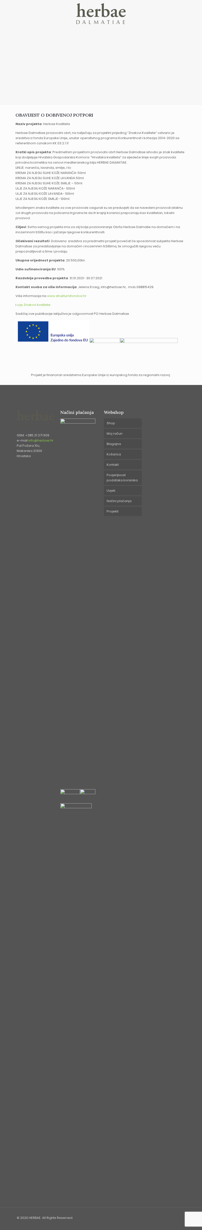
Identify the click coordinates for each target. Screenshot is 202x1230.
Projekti (112, 511)
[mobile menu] (177, 13)
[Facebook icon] (170, 1217)
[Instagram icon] (175, 1217)
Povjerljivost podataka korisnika (122, 478)
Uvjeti (111, 490)
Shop (111, 423)
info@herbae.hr (40, 440)
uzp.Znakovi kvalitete (33, 304)
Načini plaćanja (119, 501)
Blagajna (114, 444)
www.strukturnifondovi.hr (67, 296)
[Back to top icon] (183, 1215)
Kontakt (113, 464)
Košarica (114, 454)
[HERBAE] (101, 13)
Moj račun (114, 433)
